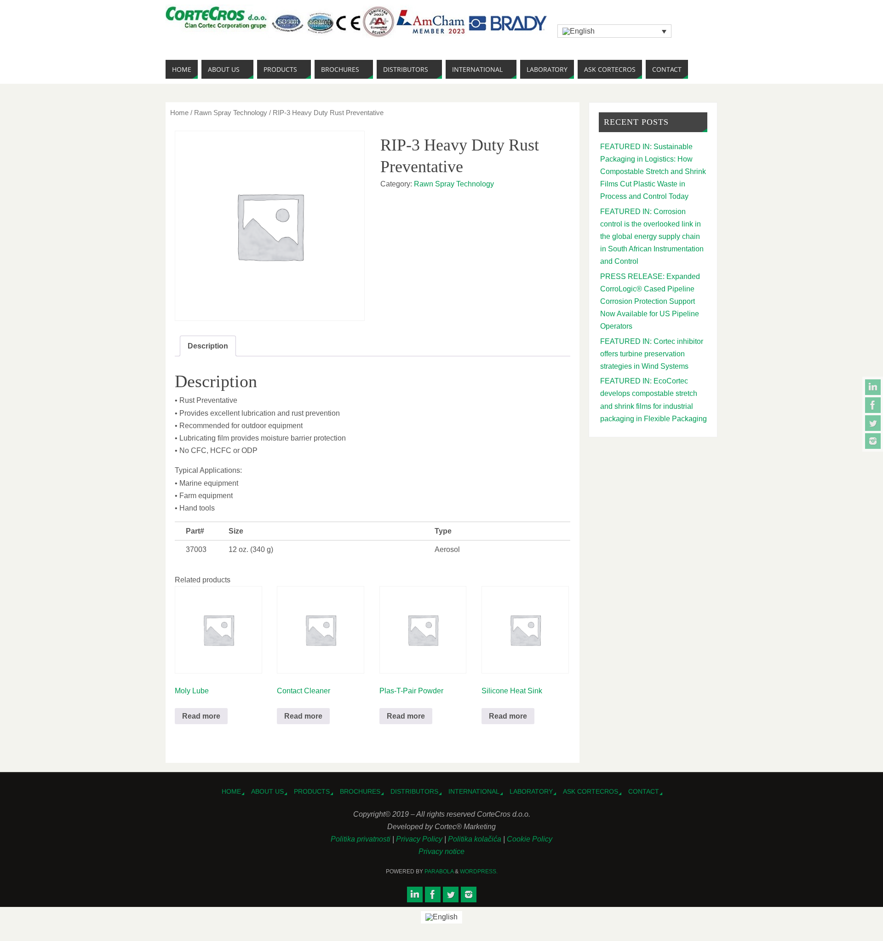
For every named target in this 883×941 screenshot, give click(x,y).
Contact (643, 791)
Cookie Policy (529, 839)
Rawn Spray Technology (230, 112)
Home (179, 112)
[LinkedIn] (873, 387)
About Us (267, 791)
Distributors (414, 791)
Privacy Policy (420, 839)
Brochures (360, 791)
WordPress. (479, 871)
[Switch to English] (441, 917)
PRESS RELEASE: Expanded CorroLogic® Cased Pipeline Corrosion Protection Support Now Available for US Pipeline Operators (650, 302)
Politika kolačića (475, 839)
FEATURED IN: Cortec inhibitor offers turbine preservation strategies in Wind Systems (651, 353)
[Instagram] (873, 441)
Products (312, 791)
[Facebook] (873, 405)
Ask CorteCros (590, 791)
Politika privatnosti (361, 839)
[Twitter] (873, 423)
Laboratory (531, 791)
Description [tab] (208, 346)
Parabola (438, 871)
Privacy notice (441, 851)
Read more (201, 716)
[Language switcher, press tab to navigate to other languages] (614, 31)
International (473, 791)
